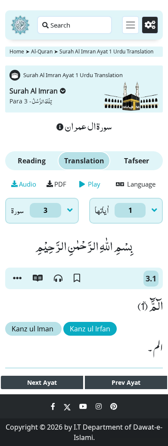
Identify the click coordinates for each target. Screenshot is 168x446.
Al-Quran (42, 51)
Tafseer (136, 160)
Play (93, 184)
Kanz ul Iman (33, 329)
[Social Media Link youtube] (84, 406)
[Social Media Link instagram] (99, 406)
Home (16, 51)
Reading (32, 160)
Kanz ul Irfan (90, 329)
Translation (84, 160)
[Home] (20, 24)
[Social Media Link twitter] (68, 406)
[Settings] (150, 25)
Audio (27, 184)
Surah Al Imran (33, 91)
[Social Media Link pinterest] (113, 406)
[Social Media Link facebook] (54, 406)
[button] (17, 278)
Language (140, 184)
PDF (60, 184)
